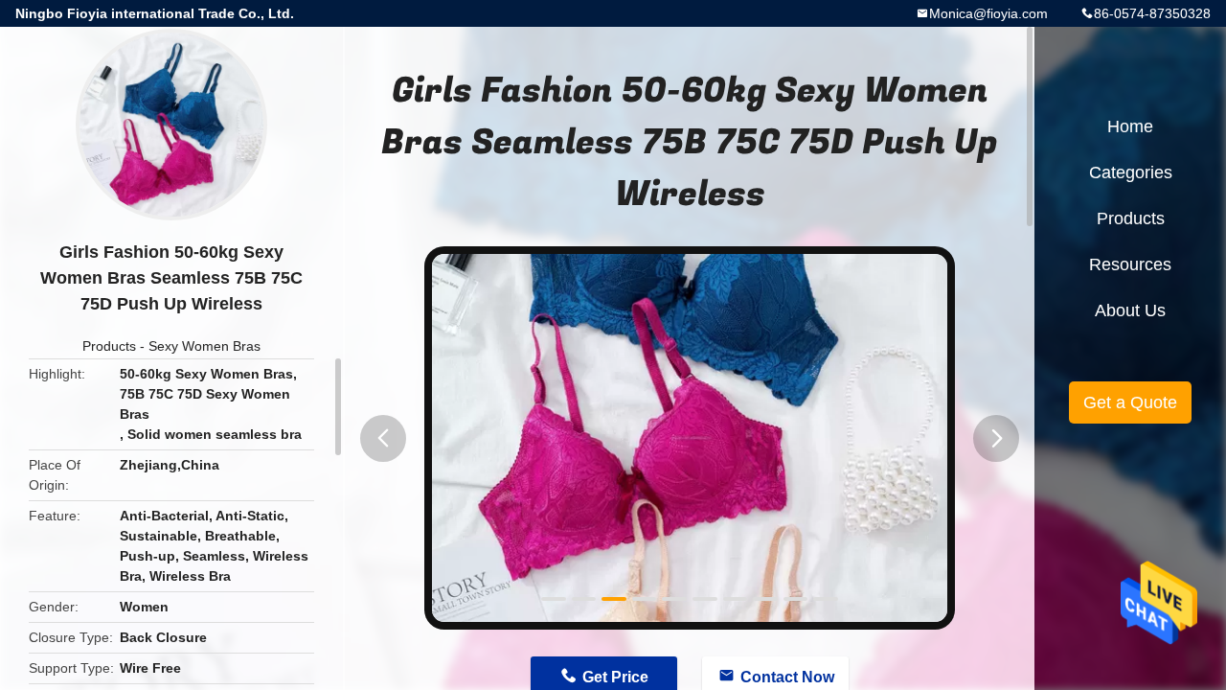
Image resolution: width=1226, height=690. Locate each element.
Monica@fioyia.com (988, 13)
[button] (383, 438)
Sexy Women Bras (204, 346)
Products (109, 346)
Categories (1130, 172)
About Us (1130, 310)
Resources (1130, 264)
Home (1130, 126)
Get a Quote (1130, 402)
